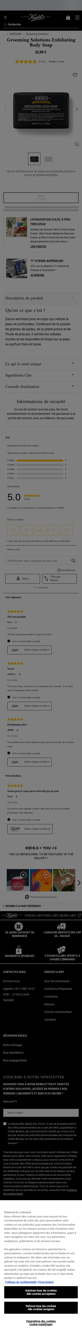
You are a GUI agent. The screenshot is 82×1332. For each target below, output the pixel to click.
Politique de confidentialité (21, 1282)
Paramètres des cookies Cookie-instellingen (41, 1323)
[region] (41, 1266)
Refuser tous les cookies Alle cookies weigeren (41, 1307)
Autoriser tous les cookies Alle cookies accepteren (41, 1292)
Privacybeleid (45, 1282)
